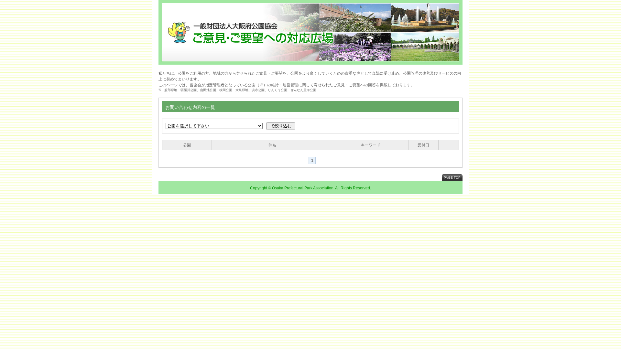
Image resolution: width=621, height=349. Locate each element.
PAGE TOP (452, 177)
